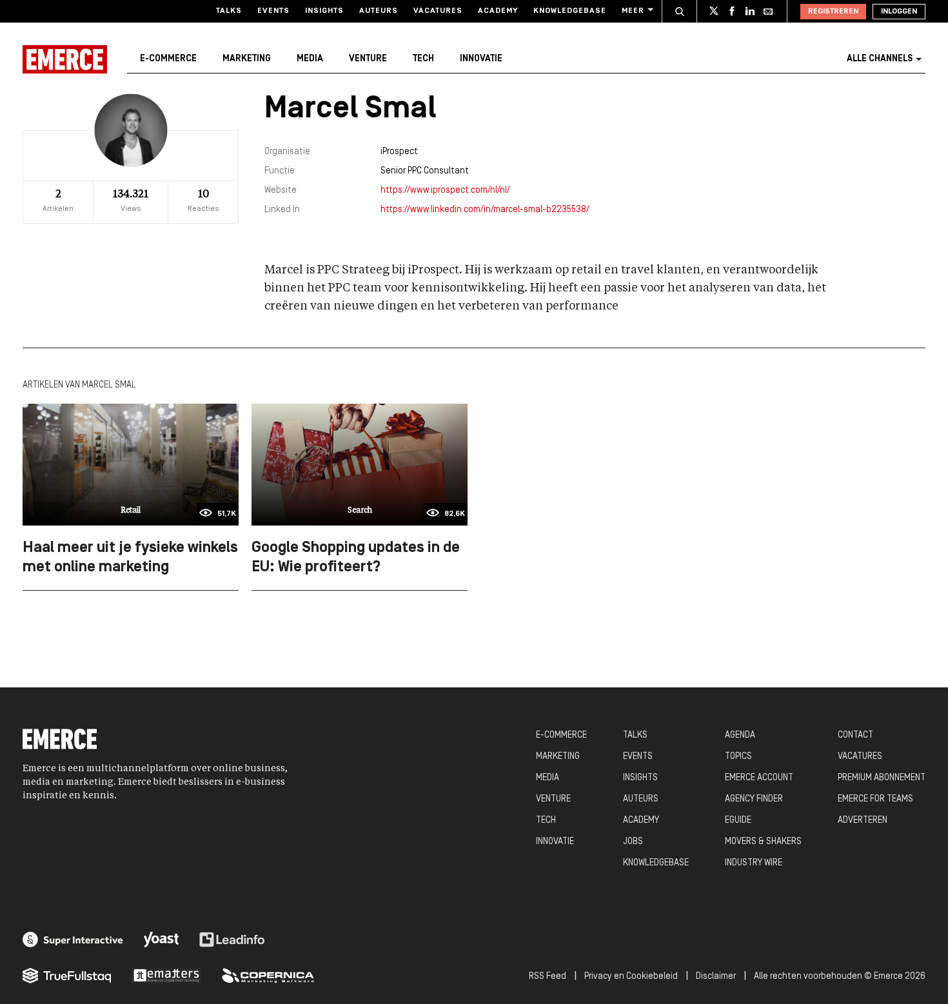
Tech (423, 59)
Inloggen (899, 11)
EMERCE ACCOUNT (759, 778)
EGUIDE (738, 820)
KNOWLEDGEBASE (656, 863)
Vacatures (437, 11)
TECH (546, 820)
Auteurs (378, 11)
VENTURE (553, 799)
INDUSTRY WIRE (753, 863)
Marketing (246, 59)
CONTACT (855, 735)
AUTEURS (640, 799)
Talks (229, 11)
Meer (633, 11)
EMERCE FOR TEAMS (875, 799)
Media (310, 59)
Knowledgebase (569, 11)
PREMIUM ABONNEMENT (881, 778)
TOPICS (738, 757)
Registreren (833, 11)
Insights (324, 11)
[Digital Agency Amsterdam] (73, 939)
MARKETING (558, 757)
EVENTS (638, 757)
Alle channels (880, 59)
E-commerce (168, 59)
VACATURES (860, 757)
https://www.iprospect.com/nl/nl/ (445, 190)
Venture (368, 59)
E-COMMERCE (561, 735)
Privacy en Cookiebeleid (631, 976)
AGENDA (740, 735)
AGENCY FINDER (754, 799)
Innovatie (481, 59)
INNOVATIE (555, 842)
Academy (498, 11)
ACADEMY (641, 820)
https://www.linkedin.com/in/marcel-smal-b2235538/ (484, 210)
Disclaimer (716, 976)
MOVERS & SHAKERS (763, 842)
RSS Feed (547, 976)
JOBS (633, 842)
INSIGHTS (640, 778)
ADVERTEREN (862, 820)
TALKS (635, 735)
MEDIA (547, 778)
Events (273, 11)
